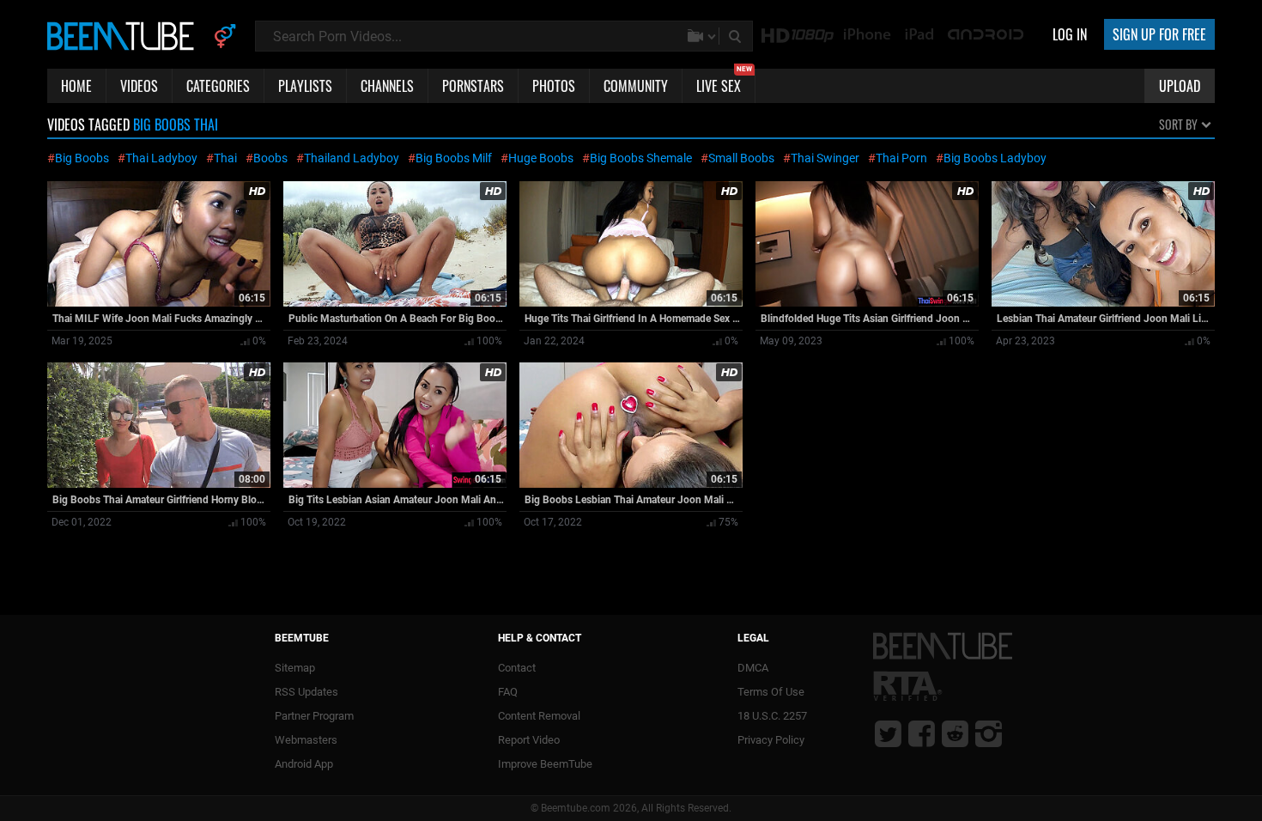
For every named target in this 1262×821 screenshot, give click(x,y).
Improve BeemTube (545, 763)
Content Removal (539, 715)
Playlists (305, 86)
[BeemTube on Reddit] (955, 733)
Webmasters (306, 739)
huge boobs (540, 158)
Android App (304, 763)
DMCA (752, 667)
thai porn (901, 158)
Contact (517, 667)
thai (225, 158)
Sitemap (295, 667)
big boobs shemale (641, 158)
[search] (736, 36)
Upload (1179, 86)
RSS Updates (306, 691)
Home (76, 86)
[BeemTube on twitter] (888, 733)
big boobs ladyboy (995, 158)
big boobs (82, 158)
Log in (1070, 34)
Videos (139, 86)
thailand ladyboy (351, 158)
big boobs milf (454, 158)
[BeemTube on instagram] (988, 733)
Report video (529, 739)
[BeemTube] (124, 35)
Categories (218, 86)
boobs (270, 158)
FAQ (508, 691)
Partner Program (314, 715)
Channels (387, 86)
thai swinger (825, 158)
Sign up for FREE (1159, 34)
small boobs (741, 158)
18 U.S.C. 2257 (772, 715)
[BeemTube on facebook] (921, 733)
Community (636, 86)
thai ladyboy (161, 158)
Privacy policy (770, 739)
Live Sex (724, 82)
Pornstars (473, 86)
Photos (553, 86)
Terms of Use (770, 691)
